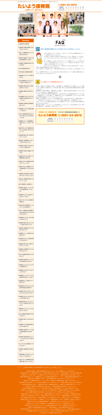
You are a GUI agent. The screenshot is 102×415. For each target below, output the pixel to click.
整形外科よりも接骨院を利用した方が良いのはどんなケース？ (26, 129)
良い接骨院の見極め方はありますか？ (26, 314)
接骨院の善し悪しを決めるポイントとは (26, 136)
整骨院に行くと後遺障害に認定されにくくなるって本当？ (26, 122)
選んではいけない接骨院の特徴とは (26, 200)
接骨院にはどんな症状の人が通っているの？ (26, 195)
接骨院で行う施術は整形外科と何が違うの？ (26, 325)
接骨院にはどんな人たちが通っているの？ (26, 309)
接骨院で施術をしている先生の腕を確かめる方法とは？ (26, 331)
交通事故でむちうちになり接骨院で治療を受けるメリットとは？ (26, 98)
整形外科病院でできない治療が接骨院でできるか (26, 58)
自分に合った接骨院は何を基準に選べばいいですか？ (26, 360)
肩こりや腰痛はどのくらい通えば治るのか (26, 53)
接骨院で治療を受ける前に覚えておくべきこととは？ (26, 174)
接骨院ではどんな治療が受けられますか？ (26, 239)
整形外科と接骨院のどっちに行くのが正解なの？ (26, 206)
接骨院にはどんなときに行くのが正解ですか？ (26, 297)
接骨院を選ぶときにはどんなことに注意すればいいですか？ (26, 303)
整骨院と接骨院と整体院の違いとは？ (26, 104)
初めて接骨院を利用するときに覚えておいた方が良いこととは (26, 115)
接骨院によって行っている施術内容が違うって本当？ (26, 276)
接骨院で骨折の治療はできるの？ (26, 151)
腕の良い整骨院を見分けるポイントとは (26, 179)
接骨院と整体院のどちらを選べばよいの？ (26, 229)
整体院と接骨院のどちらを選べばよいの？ (26, 250)
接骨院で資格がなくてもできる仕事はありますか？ (26, 260)
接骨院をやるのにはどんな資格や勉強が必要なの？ (26, 286)
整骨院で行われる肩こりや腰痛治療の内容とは (26, 157)
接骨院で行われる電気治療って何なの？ (26, 109)
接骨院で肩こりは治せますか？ (26, 320)
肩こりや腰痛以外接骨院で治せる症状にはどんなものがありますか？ (26, 212)
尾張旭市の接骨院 (24, 44)
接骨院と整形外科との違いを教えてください (26, 86)
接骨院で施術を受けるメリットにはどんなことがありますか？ (26, 338)
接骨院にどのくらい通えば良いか (26, 76)
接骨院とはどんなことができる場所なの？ (26, 265)
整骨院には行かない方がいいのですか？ (26, 271)
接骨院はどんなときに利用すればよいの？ (26, 218)
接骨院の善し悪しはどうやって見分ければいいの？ (26, 223)
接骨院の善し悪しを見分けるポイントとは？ (26, 244)
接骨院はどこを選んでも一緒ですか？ (26, 281)
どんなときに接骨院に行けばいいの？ (26, 344)
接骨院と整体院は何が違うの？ (26, 349)
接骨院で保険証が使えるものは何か (26, 64)
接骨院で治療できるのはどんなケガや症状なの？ (26, 146)
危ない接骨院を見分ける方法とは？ (26, 255)
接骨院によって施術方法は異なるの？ (26, 234)
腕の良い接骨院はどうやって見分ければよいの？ (26, 141)
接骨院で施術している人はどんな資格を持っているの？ (26, 189)
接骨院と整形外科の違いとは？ (26, 92)
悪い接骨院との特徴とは (25, 184)
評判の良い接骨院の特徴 (25, 72)
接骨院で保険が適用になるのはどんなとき (26, 48)
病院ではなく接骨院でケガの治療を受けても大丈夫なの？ (26, 168)
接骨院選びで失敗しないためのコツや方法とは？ (26, 355)
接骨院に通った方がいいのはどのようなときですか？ (26, 292)
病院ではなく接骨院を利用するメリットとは (26, 162)
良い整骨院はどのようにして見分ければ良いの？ (26, 81)
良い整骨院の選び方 (24, 68)
